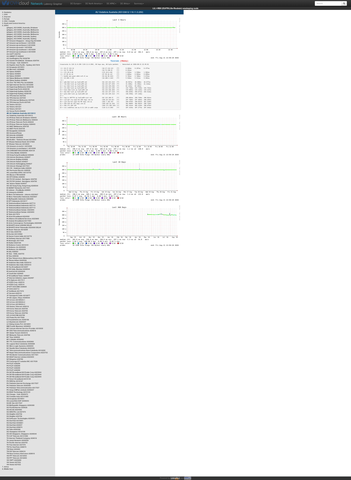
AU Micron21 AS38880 (15, 69)
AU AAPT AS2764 (14, 54)
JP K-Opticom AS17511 (16, 280)
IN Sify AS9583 (12, 251)
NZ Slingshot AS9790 (15, 359)
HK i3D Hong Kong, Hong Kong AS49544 (22, 185)
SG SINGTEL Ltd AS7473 (16, 412)
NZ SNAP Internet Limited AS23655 (20, 357)
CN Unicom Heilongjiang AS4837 (19, 163)
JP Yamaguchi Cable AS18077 (18, 295)
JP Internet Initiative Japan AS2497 (20, 278)
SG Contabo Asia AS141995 (17, 396)
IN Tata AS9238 (13, 256)
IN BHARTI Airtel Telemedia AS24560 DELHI (24, 227)
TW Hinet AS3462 (13, 449)
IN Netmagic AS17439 (15, 240)
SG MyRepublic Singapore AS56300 (20, 405)
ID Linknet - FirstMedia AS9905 (19, 190)
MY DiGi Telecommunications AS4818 (21, 330)
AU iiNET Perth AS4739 (16, 128)
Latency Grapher (46, 3)
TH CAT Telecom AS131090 (17, 436)
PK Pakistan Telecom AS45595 (19, 385)
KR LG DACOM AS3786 (16, 315)
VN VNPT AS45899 (14, 460)
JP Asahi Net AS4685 (15, 273)
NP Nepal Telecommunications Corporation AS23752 (27, 352)
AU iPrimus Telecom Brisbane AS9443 (22, 117)
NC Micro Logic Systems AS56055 (20, 346)
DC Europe (75, 3)
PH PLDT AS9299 (13, 363)
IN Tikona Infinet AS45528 (17, 260)
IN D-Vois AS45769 (14, 232)
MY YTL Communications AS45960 (20, 341)
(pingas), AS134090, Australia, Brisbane (22, 27)
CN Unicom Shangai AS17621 (18, 166)
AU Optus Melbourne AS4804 (18, 78)
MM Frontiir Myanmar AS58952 (19, 326)
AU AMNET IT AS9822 (15, 56)
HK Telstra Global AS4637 (17, 183)
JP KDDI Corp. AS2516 (15, 282)
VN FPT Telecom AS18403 (17, 455)
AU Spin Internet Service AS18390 (20, 84)
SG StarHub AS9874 (14, 427)
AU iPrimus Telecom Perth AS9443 (20, 122)
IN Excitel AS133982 (14, 234)
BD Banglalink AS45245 (16, 131)
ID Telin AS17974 (13, 214)
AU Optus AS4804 (14, 71)
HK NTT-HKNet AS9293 (16, 177)
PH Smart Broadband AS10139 (19, 379)
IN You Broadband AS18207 (17, 267)
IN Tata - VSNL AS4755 (15, 253)
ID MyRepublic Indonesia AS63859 (20, 199)
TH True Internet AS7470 (16, 444)
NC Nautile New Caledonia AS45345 (21, 348)
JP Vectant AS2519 (14, 293)
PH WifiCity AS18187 (15, 381)
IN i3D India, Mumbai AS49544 (18, 269)
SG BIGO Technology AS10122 (18, 392)
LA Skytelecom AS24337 (16, 322)
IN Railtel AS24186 (14, 243)
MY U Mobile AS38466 (15, 339)
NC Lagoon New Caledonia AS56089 (21, 344)
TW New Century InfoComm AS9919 (21, 453)
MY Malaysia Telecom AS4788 (18, 335)
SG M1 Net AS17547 (14, 403)
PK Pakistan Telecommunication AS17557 (23, 387)
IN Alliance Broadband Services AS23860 (23, 218)
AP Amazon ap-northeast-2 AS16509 (21, 45)
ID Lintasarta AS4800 (15, 192)
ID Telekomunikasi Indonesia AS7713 (21, 203)
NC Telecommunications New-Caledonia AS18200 (26, 350)
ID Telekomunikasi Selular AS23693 (20, 210)
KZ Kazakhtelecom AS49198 (18, 319)
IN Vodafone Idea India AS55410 (19, 262)
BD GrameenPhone (14, 133)
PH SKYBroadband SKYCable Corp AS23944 (24, 372)
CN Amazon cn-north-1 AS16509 (19, 146)
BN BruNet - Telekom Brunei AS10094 (21, 139)
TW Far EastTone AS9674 (16, 447)
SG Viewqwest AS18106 (16, 431)
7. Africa (5, 466)
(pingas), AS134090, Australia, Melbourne (23, 30)
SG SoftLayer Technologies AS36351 (21, 418)
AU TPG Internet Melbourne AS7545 (20, 100)
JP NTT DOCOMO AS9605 (17, 286)
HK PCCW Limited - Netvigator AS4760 (22, 179)
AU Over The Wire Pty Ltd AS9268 (20, 82)
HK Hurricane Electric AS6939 (18, 170)
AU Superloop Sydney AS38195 (19, 91)
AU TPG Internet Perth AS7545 (18, 102)
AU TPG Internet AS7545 (16, 95)
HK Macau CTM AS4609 (16, 174)
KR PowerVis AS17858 (15, 317)
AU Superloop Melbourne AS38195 (20, 87)
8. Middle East (7, 469)
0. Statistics (6, 12)
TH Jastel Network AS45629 (18, 440)
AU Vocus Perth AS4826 (16, 111)
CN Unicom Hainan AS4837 (17, 161)
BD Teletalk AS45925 (15, 137)
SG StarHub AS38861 (15, 423)
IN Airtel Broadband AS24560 (18, 216)
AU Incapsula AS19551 (16, 67)
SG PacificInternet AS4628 (17, 407)
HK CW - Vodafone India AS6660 (19, 168)
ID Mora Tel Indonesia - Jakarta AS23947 (22, 194)
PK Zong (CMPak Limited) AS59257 (20, 390)
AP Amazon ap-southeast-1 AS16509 (21, 49)
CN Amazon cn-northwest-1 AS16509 (21, 148)
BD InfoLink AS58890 (15, 135)
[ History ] (124, 61)
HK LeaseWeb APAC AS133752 (19, 172)
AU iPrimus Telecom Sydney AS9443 (21, 124)
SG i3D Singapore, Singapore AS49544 (22, 434)
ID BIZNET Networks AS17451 (18, 188)
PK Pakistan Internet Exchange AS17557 (22, 383)
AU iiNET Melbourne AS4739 (18, 126)
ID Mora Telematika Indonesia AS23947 (22, 196)
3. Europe (6, 19)
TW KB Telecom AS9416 (16, 451)
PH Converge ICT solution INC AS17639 (22, 361)
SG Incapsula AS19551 (15, 398)
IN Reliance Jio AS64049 (16, 249)
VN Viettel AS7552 (14, 462)
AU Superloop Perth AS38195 (18, 89)
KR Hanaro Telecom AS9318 (18, 306)
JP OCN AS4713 (13, 289)
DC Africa (124, 3)
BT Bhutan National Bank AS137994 (21, 142)
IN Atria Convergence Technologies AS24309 (24, 223)
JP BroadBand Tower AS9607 (18, 275)
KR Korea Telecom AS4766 (17, 308)
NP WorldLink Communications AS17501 (22, 354)
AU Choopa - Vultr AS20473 (17, 62)
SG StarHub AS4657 (14, 425)
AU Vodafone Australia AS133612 (22, 113)
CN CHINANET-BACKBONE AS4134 (21, 150)
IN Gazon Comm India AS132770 (19, 236)
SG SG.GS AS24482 (14, 409)
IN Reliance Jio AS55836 (16, 247)
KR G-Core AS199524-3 (16, 304)
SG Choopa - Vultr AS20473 (17, 394)
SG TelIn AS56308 (13, 429)
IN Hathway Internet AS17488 (18, 238)
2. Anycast (6, 16)
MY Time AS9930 (13, 337)
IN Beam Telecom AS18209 (17, 229)
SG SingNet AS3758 (14, 414)
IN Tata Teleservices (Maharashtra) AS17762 (24, 258)
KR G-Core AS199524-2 (16, 302)
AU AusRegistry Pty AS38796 (18, 58)
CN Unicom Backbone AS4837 (18, 157)
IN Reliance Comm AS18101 (18, 245)
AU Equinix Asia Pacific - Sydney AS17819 (23, 65)
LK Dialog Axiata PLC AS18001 (19, 324)
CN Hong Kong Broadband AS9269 (20, 155)
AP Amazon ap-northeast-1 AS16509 (21, 43)
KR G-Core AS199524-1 (16, 300)
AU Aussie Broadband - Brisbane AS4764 (23, 60)
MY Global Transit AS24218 (17, 333)
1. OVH (5, 14)
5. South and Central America (13, 23)
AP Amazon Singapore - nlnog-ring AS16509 (24, 41)
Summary (138, 3)
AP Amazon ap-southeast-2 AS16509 (21, 51)
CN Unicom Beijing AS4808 (17, 159)
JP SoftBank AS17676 (15, 291)
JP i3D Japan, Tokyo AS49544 (18, 297)
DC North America (93, 3)
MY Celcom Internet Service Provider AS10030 (25, 328)
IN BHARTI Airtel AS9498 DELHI (19, 225)
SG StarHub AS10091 (15, 420)
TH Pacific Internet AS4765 (17, 442)
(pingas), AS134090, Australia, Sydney (21, 36)
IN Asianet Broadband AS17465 (19, 221)
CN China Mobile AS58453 (17, 152)
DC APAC (111, 3)
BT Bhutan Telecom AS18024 (18, 144)
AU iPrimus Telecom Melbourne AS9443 (22, 120)
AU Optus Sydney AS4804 (17, 80)
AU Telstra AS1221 (14, 104)
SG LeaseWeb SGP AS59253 (18, 401)
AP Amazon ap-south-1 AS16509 (19, 47)
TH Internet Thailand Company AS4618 (22, 438)
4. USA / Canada (8, 21)
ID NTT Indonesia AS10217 (17, 201)
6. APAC (5, 25)
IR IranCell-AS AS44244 (16, 271)
